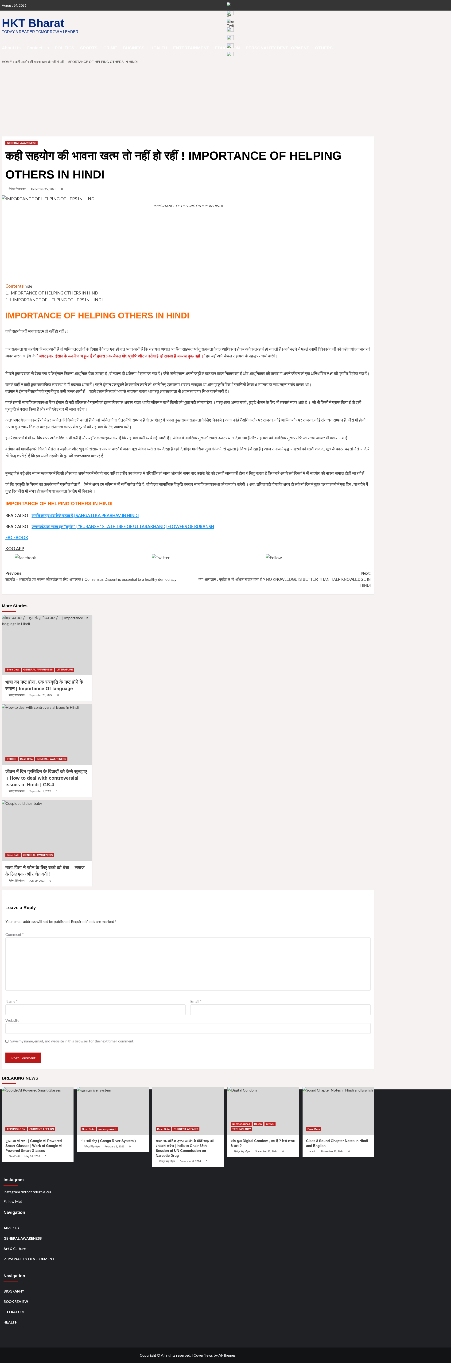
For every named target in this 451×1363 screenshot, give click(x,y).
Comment (14, 934)
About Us (11, 48)
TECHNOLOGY (16, 1129)
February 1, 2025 (114, 1146)
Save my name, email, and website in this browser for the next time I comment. (72, 1041)
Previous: (90, 576)
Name (11, 1001)
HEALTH (158, 48)
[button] (371, 48)
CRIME (110, 48)
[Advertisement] (188, 102)
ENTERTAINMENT (191, 48)
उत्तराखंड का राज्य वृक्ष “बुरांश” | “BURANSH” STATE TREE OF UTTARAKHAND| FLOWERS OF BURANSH (123, 526)
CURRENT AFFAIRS (41, 1129)
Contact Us (38, 48)
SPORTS (88, 48)
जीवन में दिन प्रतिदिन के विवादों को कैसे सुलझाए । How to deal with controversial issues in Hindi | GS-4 (46, 778)
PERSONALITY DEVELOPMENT (29, 1259)
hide (28, 286)
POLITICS (64, 48)
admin (312, 1151)
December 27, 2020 (43, 189)
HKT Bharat (33, 23)
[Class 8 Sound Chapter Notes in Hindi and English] (338, 1111)
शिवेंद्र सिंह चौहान (17, 189)
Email (196, 1001)
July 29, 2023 (37, 880)
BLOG (258, 1124)
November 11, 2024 (332, 1151)
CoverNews (203, 1355)
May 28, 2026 (32, 1156)
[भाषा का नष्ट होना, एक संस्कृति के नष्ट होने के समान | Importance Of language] (47, 645)
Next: (284, 579)
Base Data (13, 669)
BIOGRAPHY (14, 1291)
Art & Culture (15, 1249)
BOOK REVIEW (16, 1301)
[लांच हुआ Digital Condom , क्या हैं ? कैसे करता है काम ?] (263, 1111)
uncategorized (107, 1129)
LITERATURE (65, 669)
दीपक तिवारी (14, 1156)
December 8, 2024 (190, 1161)
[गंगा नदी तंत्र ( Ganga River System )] (113, 1111)
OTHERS (324, 48)
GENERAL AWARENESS (21, 143)
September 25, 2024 (40, 695)
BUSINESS (133, 48)
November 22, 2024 (266, 1151)
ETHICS (11, 759)
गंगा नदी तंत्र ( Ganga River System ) (108, 1141)
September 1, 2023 (40, 791)
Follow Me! (13, 1201)
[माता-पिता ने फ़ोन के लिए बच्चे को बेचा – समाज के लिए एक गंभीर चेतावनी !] (47, 830)
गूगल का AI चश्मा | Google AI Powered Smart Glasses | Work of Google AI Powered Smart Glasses (33, 1146)
